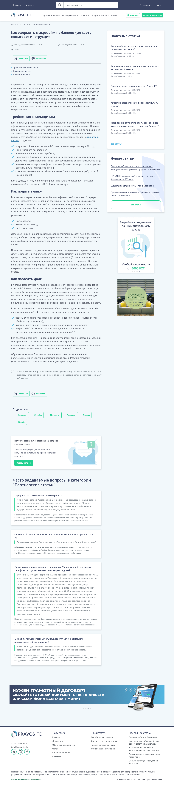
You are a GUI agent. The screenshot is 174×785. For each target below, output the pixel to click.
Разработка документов (102, 737)
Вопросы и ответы (100, 15)
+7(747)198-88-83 (19, 743)
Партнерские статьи (40, 24)
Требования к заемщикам (25, 67)
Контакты (29, 5)
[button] (114, 246)
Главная (17, 5)
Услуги (84, 15)
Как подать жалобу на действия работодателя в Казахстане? (144, 742)
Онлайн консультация (152, 15)
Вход (158, 5)
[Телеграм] (14, 752)
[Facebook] (27, 752)
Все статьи (136, 204)
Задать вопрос (24, 462)
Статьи (114, 15)
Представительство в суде (103, 744)
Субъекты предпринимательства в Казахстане (132, 185)
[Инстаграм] (20, 752)
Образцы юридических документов (59, 15)
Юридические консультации (104, 741)
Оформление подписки (63, 744)
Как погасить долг (21, 74)
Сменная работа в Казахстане (143, 737)
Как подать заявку (22, 71)
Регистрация (146, 5)
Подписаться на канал (105, 779)
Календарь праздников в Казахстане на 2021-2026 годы (144, 749)
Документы (57, 741)
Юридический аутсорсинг (103, 748)
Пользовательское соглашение (26, 779)
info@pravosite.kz (19, 747)
